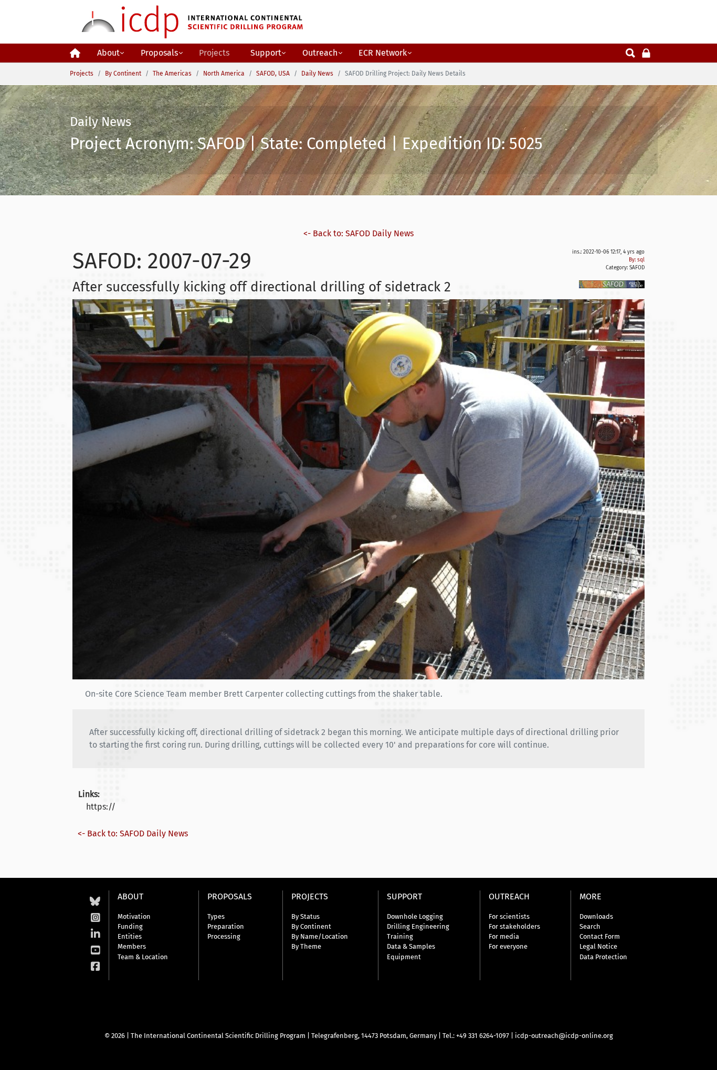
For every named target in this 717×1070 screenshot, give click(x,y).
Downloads (596, 916)
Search (589, 926)
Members (132, 946)
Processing (223, 936)
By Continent (311, 926)
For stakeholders (514, 926)
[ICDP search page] (630, 52)
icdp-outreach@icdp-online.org (564, 1036)
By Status (305, 916)
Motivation (134, 916)
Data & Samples (411, 946)
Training (400, 936)
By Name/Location (319, 936)
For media (504, 936)
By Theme (306, 946)
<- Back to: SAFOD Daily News (358, 233)
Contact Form (599, 936)
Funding (130, 926)
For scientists (509, 916)
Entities (130, 936)
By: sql (637, 260)
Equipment (404, 957)
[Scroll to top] (701, 1054)
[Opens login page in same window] (646, 52)
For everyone (508, 946)
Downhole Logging (415, 916)
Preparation (225, 926)
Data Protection (603, 957)
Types (216, 916)
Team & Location (143, 957)
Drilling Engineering (418, 926)
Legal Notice (598, 946)
